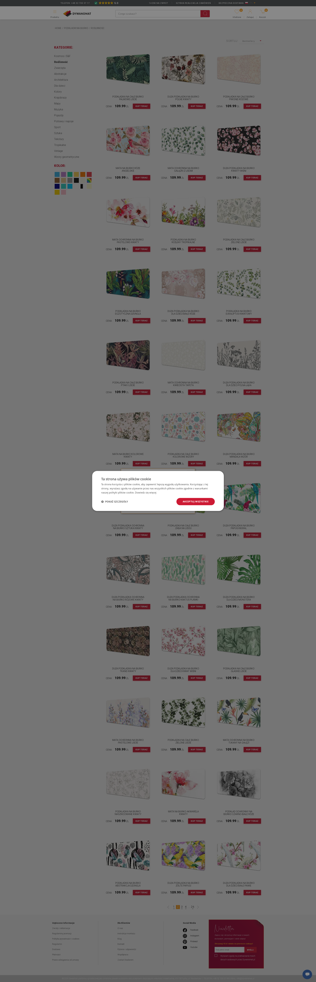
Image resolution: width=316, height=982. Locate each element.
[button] (114, 501)
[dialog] (158, 491)
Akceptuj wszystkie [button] (196, 501)
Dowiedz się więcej (145, 492)
